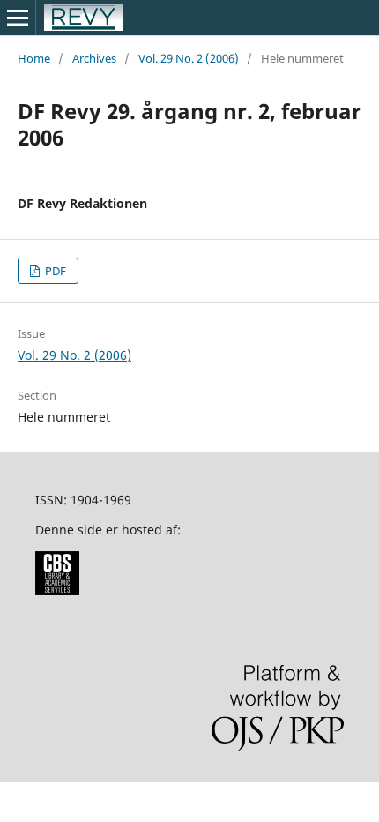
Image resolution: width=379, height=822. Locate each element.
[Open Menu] (17, 17)
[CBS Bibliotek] (57, 590)
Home (34, 58)
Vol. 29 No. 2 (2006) (188, 58)
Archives (94, 58)
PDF (54, 271)
